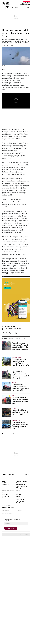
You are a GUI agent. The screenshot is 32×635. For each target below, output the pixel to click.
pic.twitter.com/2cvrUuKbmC (12, 202)
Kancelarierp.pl (20, 499)
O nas (3, 481)
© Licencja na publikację (8, 326)
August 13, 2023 (7, 158)
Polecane (11, 338)
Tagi (24, 338)
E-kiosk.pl (18, 492)
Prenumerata (5, 496)
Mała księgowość (20, 497)
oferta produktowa (7, 513)
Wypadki (4, 26)
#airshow (26, 247)
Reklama (4, 492)
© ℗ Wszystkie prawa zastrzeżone (11, 328)
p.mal (3, 69)
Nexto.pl (18, 496)
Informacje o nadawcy (21, 486)
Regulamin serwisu (21, 484)
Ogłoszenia (5, 494)
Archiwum (5, 497)
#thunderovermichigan (9, 150)
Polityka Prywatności (21, 481)
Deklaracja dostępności (22, 488)
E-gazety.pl (19, 494)
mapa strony (5, 510)
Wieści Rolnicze (20, 501)
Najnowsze (18, 338)
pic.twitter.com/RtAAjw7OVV (12, 153)
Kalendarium (19, 510)
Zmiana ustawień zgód (22, 483)
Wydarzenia (14, 7)
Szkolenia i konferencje (8, 507)
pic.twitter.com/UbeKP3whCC (12, 249)
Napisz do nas (6, 484)
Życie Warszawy (20, 502)
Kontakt (4, 483)
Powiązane (5, 338)
